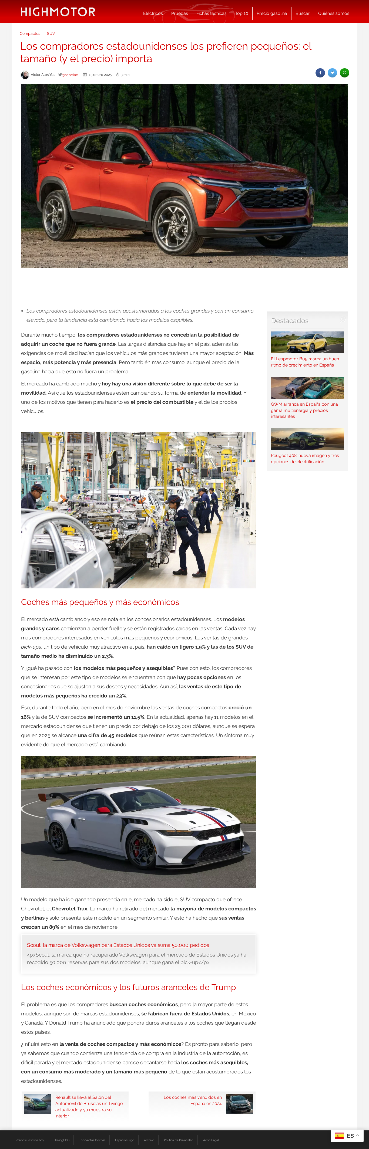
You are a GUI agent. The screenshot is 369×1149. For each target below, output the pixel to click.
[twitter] (332, 72)
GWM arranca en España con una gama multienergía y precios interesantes (304, 410)
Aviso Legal (211, 1140)
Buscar (303, 13)
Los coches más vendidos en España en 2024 (193, 1100)
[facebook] (320, 72)
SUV (51, 33)
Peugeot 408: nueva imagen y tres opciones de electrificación (305, 458)
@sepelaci (70, 75)
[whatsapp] (344, 72)
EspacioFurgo (124, 1140)
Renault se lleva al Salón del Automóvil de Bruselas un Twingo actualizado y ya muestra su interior (89, 1107)
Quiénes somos (333, 13)
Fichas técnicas (211, 13)
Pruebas (179, 13)
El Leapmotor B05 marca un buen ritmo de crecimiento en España (305, 362)
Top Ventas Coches (92, 1140)
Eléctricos (153, 13)
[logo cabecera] (58, 11)
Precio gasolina (272, 13)
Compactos (30, 33)
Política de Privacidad (178, 1140)
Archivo (149, 1140)
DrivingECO (61, 1140)
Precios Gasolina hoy (30, 1140)
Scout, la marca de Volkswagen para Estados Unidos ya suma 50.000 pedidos (118, 945)
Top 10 (241, 13)
